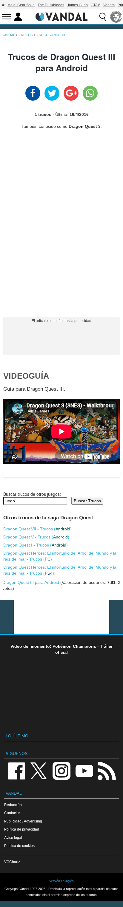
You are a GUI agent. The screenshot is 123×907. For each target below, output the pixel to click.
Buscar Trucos (87, 500)
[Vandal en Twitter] (38, 770)
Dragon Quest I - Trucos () (35, 545)
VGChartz (12, 862)
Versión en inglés (61, 881)
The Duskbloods (51, 5)
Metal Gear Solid (21, 5)
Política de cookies (19, 846)
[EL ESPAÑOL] (116, 17)
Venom (109, 5)
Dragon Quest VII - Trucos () (37, 529)
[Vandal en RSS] (106, 770)
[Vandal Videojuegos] (61, 16)
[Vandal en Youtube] (84, 770)
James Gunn (77, 5)
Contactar (12, 813)
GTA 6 (95, 5)
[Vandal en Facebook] (16, 770)
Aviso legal (13, 838)
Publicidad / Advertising (23, 821)
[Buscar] (102, 16)
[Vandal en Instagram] (61, 770)
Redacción (13, 805)
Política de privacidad (21, 829)
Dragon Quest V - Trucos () (36, 537)
